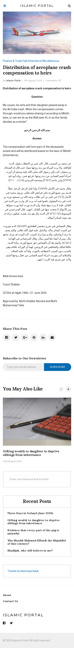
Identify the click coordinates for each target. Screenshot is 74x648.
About (7, 595)
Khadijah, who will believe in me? (30, 550)
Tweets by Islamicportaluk (23, 571)
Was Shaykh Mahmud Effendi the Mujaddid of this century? (36, 542)
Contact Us (10, 601)
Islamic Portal (37, 6)
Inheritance (35, 60)
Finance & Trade (12, 60)
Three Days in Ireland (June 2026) (30, 513)
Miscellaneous (50, 60)
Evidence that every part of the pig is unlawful (33, 532)
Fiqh (25, 60)
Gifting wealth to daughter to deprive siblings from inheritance (31, 453)
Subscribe (57, 366)
